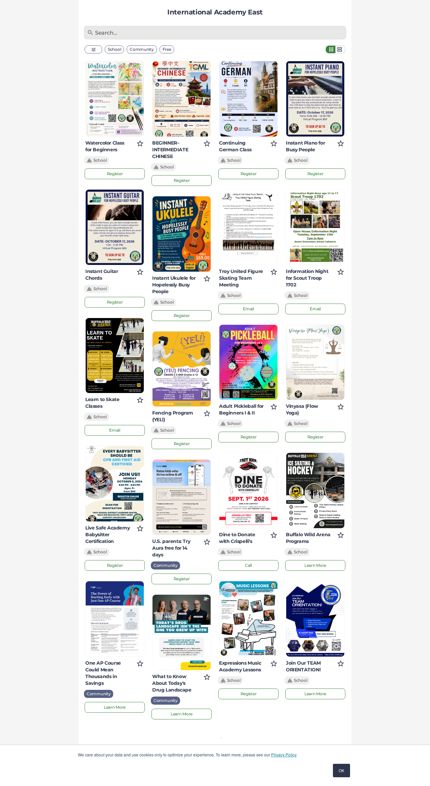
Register (115, 173)
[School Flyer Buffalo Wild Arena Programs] (315, 490)
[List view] (340, 49)
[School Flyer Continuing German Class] (248, 99)
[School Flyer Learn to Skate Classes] (114, 356)
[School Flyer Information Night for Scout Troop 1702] (315, 227)
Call (248, 565)
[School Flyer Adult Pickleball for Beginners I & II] (248, 362)
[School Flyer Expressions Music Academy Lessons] (248, 619)
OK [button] (341, 770)
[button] (93, 49)
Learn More (115, 707)
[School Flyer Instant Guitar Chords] (114, 227)
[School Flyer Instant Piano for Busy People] (315, 99)
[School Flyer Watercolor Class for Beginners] (114, 99)
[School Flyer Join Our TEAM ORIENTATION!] (315, 619)
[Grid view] (331, 49)
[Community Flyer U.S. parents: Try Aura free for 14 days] (181, 497)
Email (114, 430)
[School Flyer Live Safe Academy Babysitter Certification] (114, 484)
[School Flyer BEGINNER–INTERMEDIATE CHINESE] (181, 99)
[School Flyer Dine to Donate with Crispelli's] (248, 490)
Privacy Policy (284, 754)
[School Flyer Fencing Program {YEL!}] (181, 369)
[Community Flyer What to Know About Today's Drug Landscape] (181, 632)
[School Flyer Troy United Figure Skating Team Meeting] (248, 227)
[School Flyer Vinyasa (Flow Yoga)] (315, 362)
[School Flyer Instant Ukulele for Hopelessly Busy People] (181, 234)
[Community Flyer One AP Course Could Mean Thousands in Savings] (114, 619)
